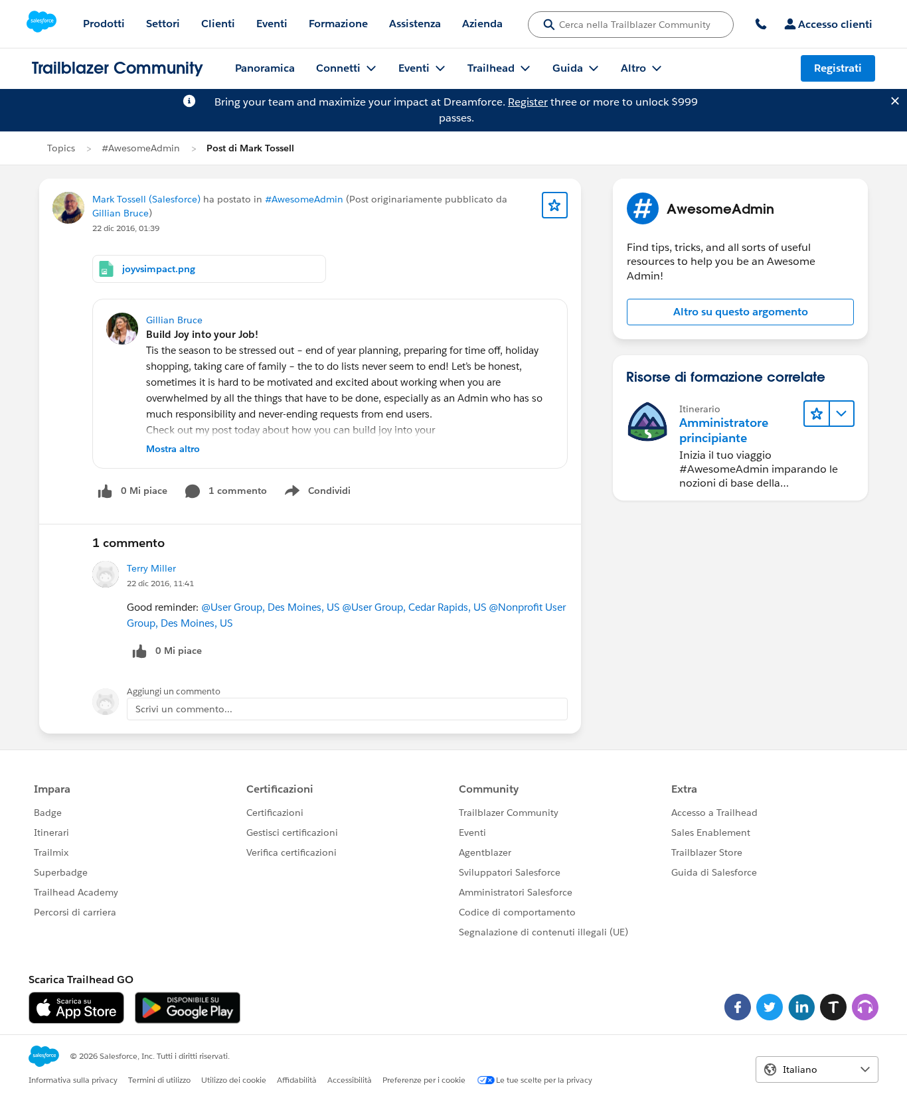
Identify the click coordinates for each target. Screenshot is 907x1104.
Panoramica (265, 68)
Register (528, 102)
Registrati (838, 68)
